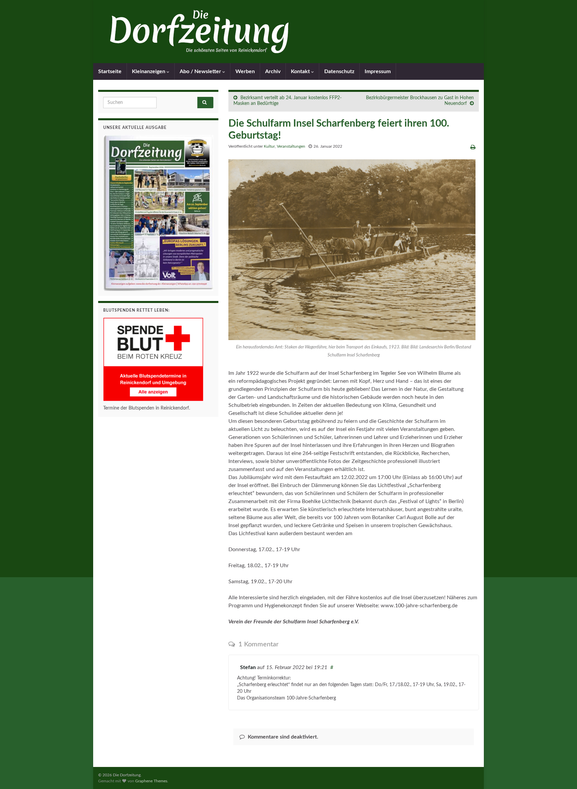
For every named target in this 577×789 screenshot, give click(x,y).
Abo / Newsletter (201, 71)
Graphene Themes (151, 781)
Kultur (269, 146)
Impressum (378, 71)
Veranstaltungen (291, 146)
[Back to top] (562, 774)
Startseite (110, 71)
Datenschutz (339, 71)
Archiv (272, 71)
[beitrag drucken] (472, 147)
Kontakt (301, 71)
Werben (245, 71)
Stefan (248, 667)
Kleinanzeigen (149, 71)
